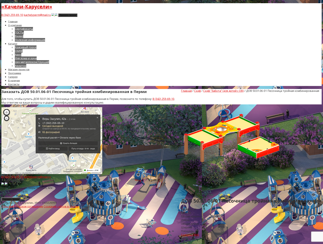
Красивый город (26, 47)
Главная (12, 21)
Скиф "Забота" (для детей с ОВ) (223, 91)
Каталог (12, 43)
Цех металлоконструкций (32, 62)
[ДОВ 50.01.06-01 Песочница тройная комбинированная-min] (231, 192)
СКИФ (19, 51)
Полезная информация (30, 40)
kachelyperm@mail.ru (37, 15)
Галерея (12, 76)
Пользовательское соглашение (22, 206)
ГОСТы (19, 32)
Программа (14, 73)
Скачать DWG (190, 235)
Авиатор (20, 66)
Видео (19, 36)
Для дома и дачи (26, 58)
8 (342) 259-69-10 (12, 15)
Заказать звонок (68, 15)
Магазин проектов (18, 69)
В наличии (14, 80)
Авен (18, 54)
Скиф (197, 91)
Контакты (13, 84)
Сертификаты (24, 29)
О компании (15, 25)
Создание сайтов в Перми (61, 206)
